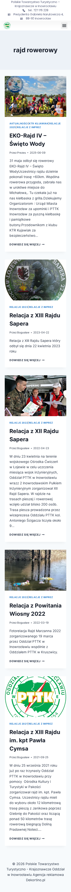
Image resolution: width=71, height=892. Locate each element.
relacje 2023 (18, 307)
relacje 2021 (18, 723)
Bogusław (23, 332)
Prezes (21, 152)
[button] (64, 25)
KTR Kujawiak (38, 123)
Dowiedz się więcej (27, 244)
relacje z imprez (29, 127)
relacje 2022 (18, 422)
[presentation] (35, 96)
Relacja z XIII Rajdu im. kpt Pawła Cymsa (34, 740)
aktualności (18, 123)
